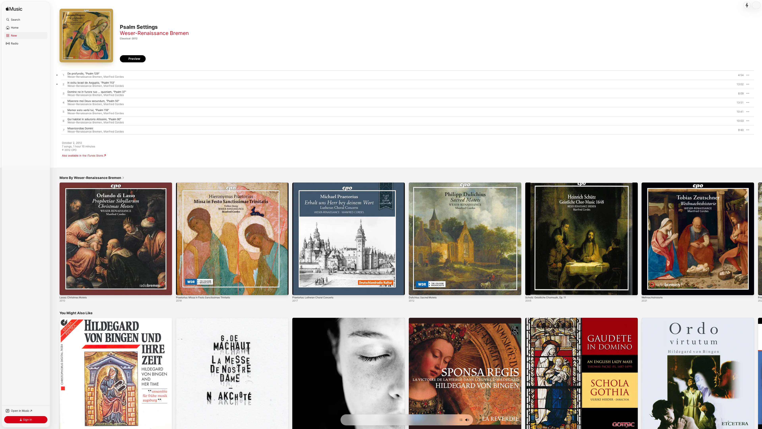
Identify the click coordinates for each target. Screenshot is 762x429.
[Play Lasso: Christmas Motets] (64, 290)
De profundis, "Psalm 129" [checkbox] (83, 73)
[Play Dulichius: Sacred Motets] (414, 290)
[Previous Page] (55, 239)
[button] (25, 19)
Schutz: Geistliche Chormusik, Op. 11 (548, 184)
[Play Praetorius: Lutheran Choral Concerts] (297, 290)
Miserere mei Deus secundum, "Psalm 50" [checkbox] (93, 100)
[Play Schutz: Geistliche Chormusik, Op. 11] (530, 290)
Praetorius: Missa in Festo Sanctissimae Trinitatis (206, 184)
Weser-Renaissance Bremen (154, 33)
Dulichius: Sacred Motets (424, 184)
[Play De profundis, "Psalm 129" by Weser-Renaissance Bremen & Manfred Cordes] (63, 75)
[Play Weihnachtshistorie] (646, 290)
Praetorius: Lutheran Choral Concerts (315, 184)
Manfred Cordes (114, 76)
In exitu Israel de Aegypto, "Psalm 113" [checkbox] (91, 82)
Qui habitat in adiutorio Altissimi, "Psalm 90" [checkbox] (94, 119)
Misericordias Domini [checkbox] (80, 128)
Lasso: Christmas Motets (75, 184)
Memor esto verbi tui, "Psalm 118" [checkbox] (88, 110)
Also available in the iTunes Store (82, 155)
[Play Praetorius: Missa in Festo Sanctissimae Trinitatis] (181, 290)
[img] (14, 9)
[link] (92, 178)
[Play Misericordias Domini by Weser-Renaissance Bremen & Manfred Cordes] (63, 130)
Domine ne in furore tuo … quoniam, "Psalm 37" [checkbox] (96, 91)
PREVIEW (739, 75)
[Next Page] (758, 239)
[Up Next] (461, 420)
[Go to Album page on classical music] (746, 5)
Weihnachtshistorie (653, 184)
